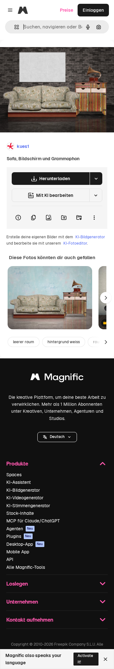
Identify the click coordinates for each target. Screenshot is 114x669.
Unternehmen (22, 601)
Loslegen (17, 583)
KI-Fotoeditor (75, 243)
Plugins (18, 536)
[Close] (105, 659)
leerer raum (23, 341)
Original (40, 54)
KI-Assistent (18, 482)
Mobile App (17, 552)
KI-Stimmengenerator (28, 505)
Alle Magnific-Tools (25, 567)
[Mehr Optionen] (94, 217)
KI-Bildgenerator (90, 237)
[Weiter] (105, 297)
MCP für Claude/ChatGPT (33, 521)
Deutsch (57, 436)
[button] (57, 437)
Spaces (14, 474)
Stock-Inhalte (20, 513)
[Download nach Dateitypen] (96, 178)
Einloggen (93, 10)
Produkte (17, 463)
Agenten (19, 529)
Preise (66, 10)
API (9, 559)
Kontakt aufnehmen (29, 619)
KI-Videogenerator (24, 498)
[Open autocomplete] (14, 27)
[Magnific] (57, 378)
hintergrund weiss (64, 341)
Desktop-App (24, 544)
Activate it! (85, 658)
